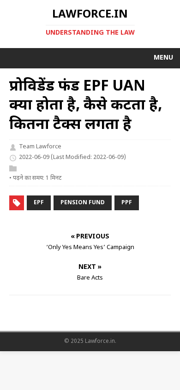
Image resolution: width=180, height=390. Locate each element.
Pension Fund (82, 203)
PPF (126, 203)
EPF (39, 203)
